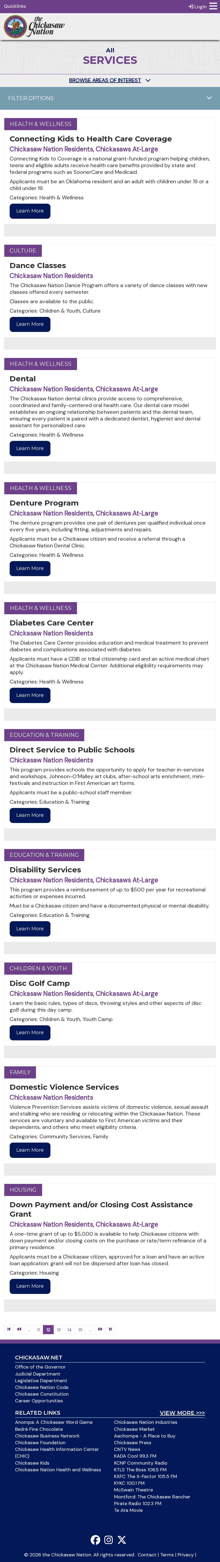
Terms (167, 1555)
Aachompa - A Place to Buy (144, 1436)
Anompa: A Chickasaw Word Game (54, 1422)
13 (59, 1330)
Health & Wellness (41, 124)
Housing (23, 1190)
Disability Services (45, 869)
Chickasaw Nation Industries (145, 1422)
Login (200, 6)
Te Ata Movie (128, 1510)
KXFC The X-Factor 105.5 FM (145, 1476)
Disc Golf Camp (40, 983)
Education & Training (44, 735)
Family (20, 1072)
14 (69, 1330)
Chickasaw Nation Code (41, 1387)
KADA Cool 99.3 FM (135, 1456)
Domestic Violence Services (64, 1087)
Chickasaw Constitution (42, 1394)
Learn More (30, 211)
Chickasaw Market (134, 1429)
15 (80, 1330)
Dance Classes (38, 265)
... (29, 1330)
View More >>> (182, 1413)
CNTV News (127, 1449)
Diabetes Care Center (52, 622)
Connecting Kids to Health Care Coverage (91, 138)
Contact (147, 1555)
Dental (23, 378)
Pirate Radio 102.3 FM (138, 1503)
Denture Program (44, 502)
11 (38, 1330)
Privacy (186, 1555)
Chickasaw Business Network (47, 1436)
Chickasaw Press (132, 1442)
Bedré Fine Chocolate (39, 1429)
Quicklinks (15, 6)
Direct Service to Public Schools (72, 749)
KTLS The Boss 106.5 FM (140, 1469)
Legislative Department (41, 1380)
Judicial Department (37, 1374)
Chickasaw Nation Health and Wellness (58, 1469)
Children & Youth (38, 968)
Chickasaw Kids (32, 1463)
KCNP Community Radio (140, 1463)
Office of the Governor (40, 1367)
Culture (23, 250)
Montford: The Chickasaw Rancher (152, 1497)
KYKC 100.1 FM (129, 1483)
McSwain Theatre (133, 1490)
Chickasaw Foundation (40, 1442)
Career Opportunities (39, 1401)
